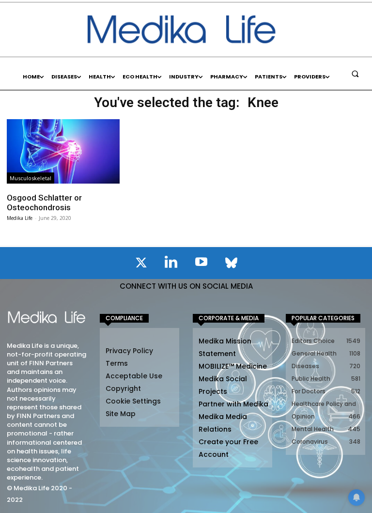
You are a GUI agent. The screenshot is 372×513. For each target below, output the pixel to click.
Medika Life (19, 218)
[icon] (141, 264)
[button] (355, 73)
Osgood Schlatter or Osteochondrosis (44, 202)
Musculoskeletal (30, 178)
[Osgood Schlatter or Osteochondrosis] (63, 151)
